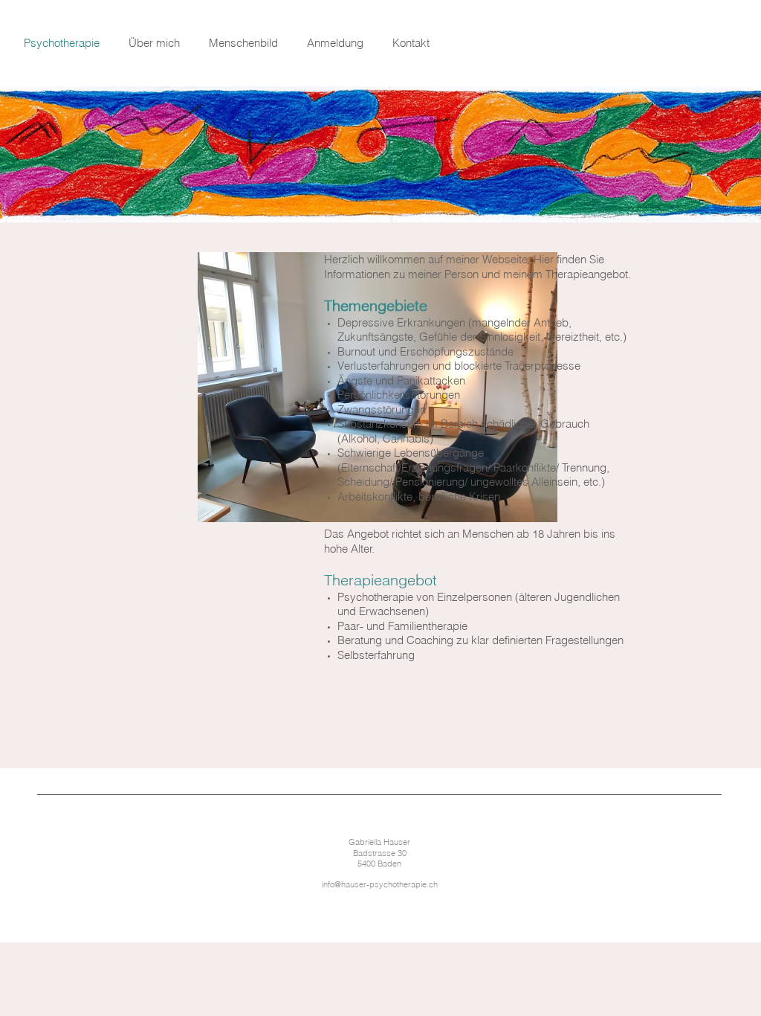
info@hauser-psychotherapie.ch (380, 884)
